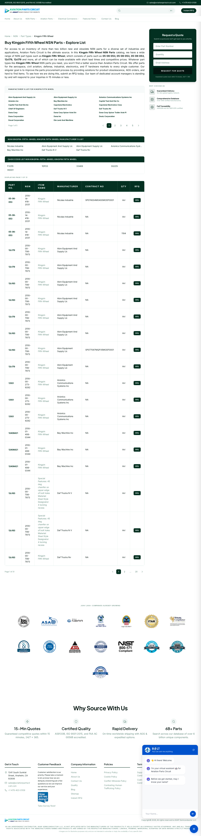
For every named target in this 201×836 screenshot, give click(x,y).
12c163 (12, 283)
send (193, 813)
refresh (193, 750)
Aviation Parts (46, 19)
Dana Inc (57, 116)
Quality (74, 785)
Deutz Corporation (107, 116)
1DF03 (45, 166)
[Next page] (138, 125)
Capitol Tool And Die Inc (18, 105)
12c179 (12, 250)
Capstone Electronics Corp (110, 105)
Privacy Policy (111, 772)
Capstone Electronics (63, 105)
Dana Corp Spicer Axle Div (65, 112)
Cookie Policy (110, 776)
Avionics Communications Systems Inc (115, 97)
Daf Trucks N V (60, 109)
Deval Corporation (16, 120)
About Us (18, 19)
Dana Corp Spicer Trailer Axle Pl (112, 112)
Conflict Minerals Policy (115, 781)
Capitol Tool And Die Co (109, 101)
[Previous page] (103, 125)
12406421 (13, 433)
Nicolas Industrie (15, 146)
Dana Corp (13, 112)
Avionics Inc (13, 101)
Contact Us (106, 19)
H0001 (10, 170)
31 (136, 571)
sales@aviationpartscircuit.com (162, 2)
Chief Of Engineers (16, 109)
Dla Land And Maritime (63, 120)
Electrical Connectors (67, 19)
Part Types (26, 36)
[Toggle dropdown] (36, 19)
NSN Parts (30, 19)
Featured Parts (89, 19)
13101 (11, 383)
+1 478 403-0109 (189, 2)
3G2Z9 (114, 166)
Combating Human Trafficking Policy (113, 786)
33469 (79, 166)
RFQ (137, 200)
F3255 (10, 166)
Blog (117, 19)
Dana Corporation (15, 116)
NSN (15, 36)
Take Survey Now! (46, 806)
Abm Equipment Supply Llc (65, 97)
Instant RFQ (188, 10)
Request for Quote (173, 71)
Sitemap (75, 793)
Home (7, 19)
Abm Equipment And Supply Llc (21, 97)
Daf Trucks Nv (105, 109)
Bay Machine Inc (61, 101)
